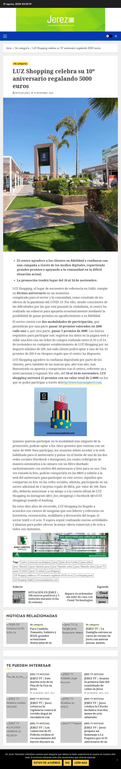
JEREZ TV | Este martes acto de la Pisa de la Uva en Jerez (41, 684)
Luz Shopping (53, 571)
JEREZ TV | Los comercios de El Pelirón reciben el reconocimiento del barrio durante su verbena (43, 736)
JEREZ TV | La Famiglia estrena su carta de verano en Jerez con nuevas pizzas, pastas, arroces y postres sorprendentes (99, 639)
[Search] (116, 36)
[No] (117, 759)
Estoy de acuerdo (47, 763)
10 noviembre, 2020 (43, 93)
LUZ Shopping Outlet (23, 580)
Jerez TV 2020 (20, 571)
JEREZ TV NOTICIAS (39, 674)
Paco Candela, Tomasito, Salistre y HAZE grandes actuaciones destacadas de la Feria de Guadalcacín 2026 (44, 639)
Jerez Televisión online (62, 566)
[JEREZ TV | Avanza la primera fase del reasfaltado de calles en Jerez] (71, 683)
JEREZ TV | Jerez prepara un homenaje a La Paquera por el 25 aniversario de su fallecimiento (95, 736)
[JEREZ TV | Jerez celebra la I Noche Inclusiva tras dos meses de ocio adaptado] (71, 707)
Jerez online (86, 562)
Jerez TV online (37, 571)
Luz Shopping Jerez (84, 575)
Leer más (81, 763)
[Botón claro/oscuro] (109, 36)
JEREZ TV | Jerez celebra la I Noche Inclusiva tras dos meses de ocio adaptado (96, 710)
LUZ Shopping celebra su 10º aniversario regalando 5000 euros (43, 575)
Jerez (55, 562)
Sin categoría (20, 63)
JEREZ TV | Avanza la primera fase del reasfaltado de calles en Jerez (96, 684)
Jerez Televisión (21, 566)
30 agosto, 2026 (41, 693)
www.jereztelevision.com (46, 580)
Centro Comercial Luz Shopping (35, 562)
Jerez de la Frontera (69, 562)
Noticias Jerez (22, 93)
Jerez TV (101, 566)
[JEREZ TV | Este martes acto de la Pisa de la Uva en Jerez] (17, 683)
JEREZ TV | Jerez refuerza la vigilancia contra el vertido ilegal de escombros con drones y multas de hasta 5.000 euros (43, 713)
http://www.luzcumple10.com (81, 382)
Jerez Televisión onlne (85, 566)
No (67, 763)
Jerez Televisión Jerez (39, 566)
